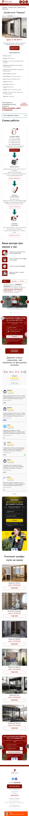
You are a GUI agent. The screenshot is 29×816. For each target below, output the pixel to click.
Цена (4, 281)
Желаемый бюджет (15, 331)
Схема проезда (14, 795)
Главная (4, 7)
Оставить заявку (14, 150)
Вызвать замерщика (14, 178)
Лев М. (8, 425)
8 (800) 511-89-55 (15, 140)
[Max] (16, 549)
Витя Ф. (9, 477)
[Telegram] (13, 549)
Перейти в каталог (14, 235)
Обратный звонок (14, 786)
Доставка (14, 281)
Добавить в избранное (14, 798)
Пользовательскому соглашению (11, 756)
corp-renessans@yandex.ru (14, 789)
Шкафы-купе (12, 7)
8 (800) (14, 782)
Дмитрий (9, 407)
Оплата (22, 281)
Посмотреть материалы (14, 351)
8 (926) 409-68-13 (15, 144)
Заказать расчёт (14, 48)
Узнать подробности (24, 104)
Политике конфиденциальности (15, 755)
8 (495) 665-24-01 (15, 142)
